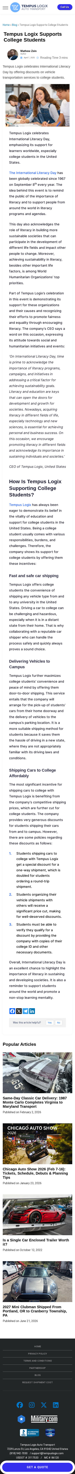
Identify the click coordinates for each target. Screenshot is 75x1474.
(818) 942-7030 (18, 1453)
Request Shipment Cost (37, 1382)
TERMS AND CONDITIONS (37, 1360)
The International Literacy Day (32, 173)
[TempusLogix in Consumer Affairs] (21, 1419)
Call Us (64, 7)
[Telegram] (25, 1011)
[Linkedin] (32, 1011)
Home (6, 24)
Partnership (37, 1368)
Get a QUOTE (37, 1467)
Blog (14, 24)
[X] (19, 1011)
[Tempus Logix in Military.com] (44, 1419)
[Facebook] (12, 1011)
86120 (55, 1457)
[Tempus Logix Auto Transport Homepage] (29, 7)
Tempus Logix (20, 505)
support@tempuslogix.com (47, 1453)
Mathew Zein (28, 50)
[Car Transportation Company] (20, 1405)
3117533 (33, 1457)
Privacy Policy (37, 1353)
